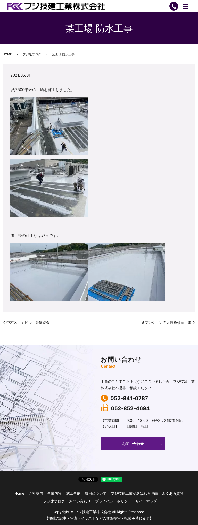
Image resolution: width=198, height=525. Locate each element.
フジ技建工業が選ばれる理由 (134, 493)
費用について (95, 493)
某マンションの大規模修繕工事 (166, 322)
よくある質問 (173, 493)
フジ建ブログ (32, 54)
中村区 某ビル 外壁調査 (28, 322)
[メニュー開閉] (185, 6)
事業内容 (54, 493)
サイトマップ (146, 501)
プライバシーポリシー (113, 501)
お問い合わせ (133, 443)
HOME (7, 54)
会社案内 (36, 493)
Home (19, 493)
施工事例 (73, 493)
